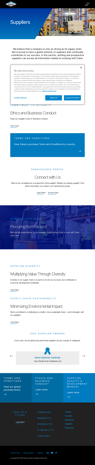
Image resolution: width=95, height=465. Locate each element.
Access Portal (53, 193)
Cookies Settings (20, 97)
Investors (68, 416)
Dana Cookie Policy (49, 91)
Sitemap (40, 453)
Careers (68, 412)
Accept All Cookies (72, 98)
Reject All (53, 98)
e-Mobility (46, 430)
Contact (44, 436)
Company (44, 412)
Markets (44, 418)
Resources (69, 427)
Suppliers (68, 424)
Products (45, 424)
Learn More (41, 192)
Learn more (14, 126)
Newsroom (69, 420)
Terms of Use (15, 453)
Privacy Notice (28, 453)
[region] (47, 84)
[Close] (81, 67)
